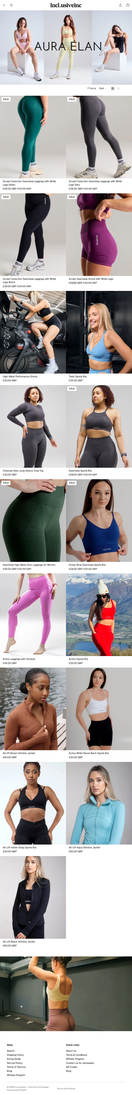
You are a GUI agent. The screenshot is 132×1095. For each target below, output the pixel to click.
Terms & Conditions (76, 1054)
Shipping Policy (15, 1054)
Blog (9, 1070)
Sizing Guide (14, 1058)
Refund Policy (15, 1062)
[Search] (11, 5)
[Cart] (128, 5)
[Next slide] (61, 137)
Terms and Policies (66, 1088)
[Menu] (4, 5)
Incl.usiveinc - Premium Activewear (32, 1087)
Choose (63, 172)
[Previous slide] (5, 137)
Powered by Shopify (16, 1090)
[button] (103, 88)
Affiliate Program (16, 1074)
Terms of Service (16, 1066)
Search (11, 1050)
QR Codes (71, 1066)
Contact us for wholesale (80, 1062)
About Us (71, 1050)
